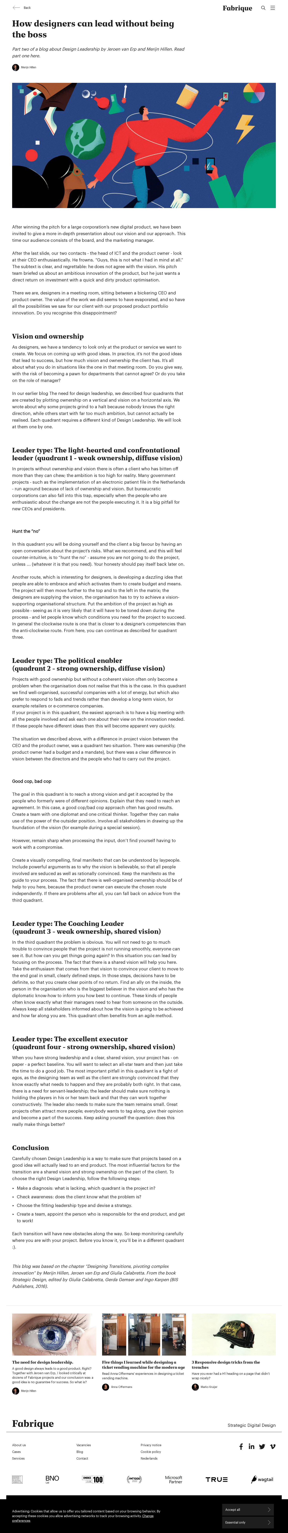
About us (19, 1445)
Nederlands (149, 1458)
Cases (16, 1452)
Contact (82, 1458)
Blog (79, 1452)
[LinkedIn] (251, 1448)
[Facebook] (241, 1448)
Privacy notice (151, 1445)
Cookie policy (151, 1452)
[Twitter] (262, 1448)
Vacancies (83, 1445)
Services (18, 1458)
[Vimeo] (273, 1448)
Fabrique (237, 8)
